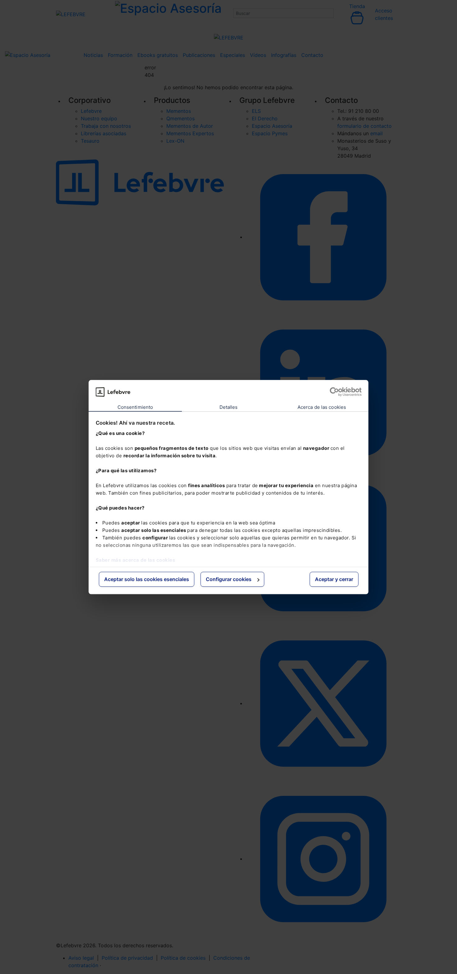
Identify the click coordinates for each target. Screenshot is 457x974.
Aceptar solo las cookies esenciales (146, 579)
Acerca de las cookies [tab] (322, 407)
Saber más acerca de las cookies (135, 560)
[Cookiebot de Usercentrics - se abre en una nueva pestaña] (334, 391)
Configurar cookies (229, 579)
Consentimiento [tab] (135, 407)
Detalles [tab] (228, 407)
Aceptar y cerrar (334, 579)
